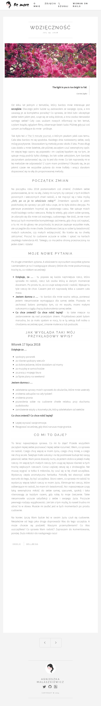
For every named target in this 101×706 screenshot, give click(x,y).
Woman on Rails (80, 4)
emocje (17, 544)
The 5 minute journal (39, 135)
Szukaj (63, 6)
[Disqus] (50, 592)
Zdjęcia (50, 3)
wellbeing (32, 544)
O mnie (37, 4)
